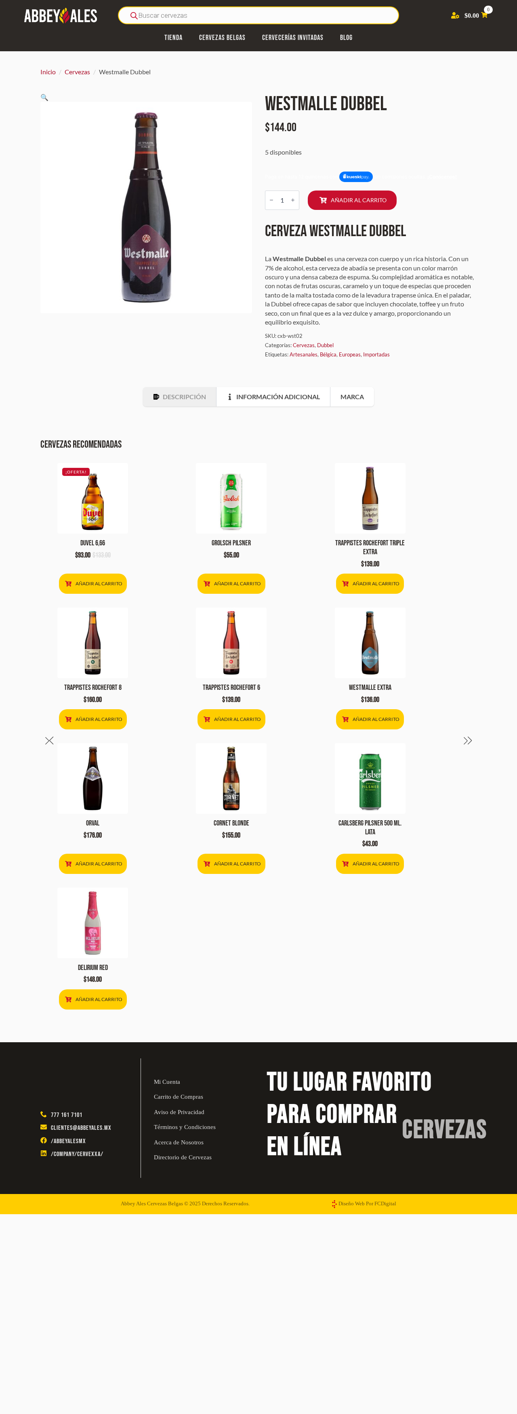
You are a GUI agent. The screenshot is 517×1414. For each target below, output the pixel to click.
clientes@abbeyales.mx (81, 1128)
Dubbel (325, 345)
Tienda (173, 38)
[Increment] (292, 200)
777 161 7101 (66, 1115)
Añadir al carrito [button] (99, 583)
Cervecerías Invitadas (293, 38)
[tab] (179, 396)
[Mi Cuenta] (455, 15)
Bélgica (328, 354)
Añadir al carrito (359, 200)
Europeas (350, 354)
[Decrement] (271, 200)
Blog (346, 38)
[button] (44, 97)
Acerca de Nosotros (179, 1142)
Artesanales (303, 354)
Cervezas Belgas (222, 38)
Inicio (48, 71)
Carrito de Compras (178, 1096)
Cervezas (77, 71)
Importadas (376, 354)
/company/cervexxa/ (77, 1154)
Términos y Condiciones (185, 1127)
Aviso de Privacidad (179, 1112)
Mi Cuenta (167, 1082)
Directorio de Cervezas (183, 1157)
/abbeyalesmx (68, 1141)
